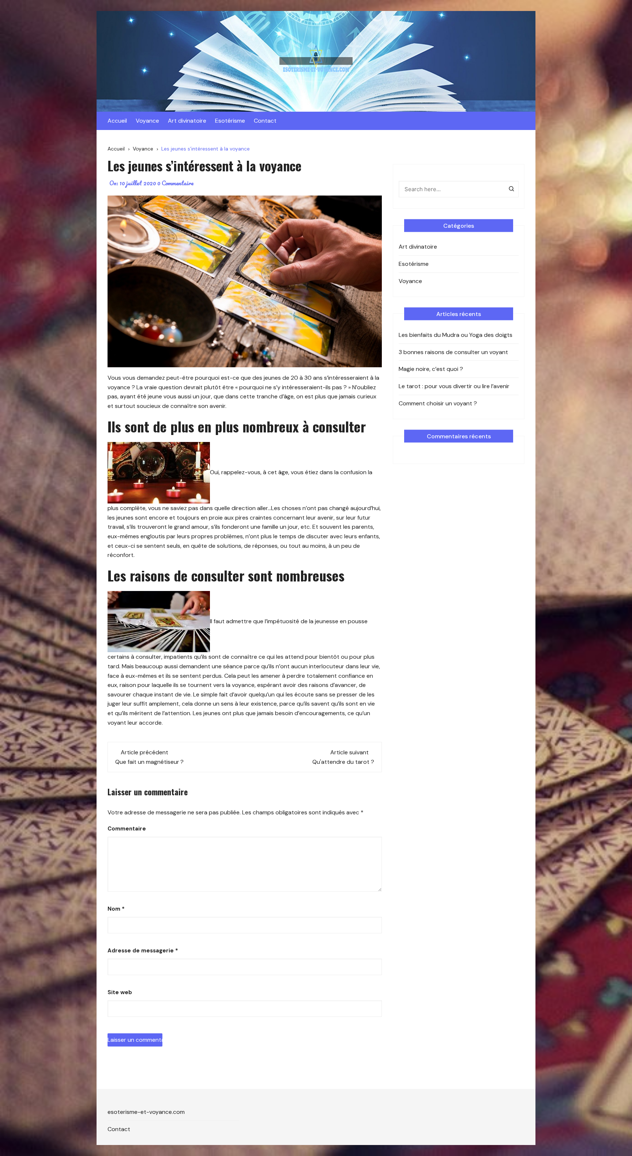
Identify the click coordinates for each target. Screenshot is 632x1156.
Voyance (147, 120)
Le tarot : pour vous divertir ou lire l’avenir (454, 386)
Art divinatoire (187, 120)
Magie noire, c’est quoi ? (431, 369)
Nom (116, 908)
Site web (120, 992)
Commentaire (127, 828)
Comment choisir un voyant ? (438, 403)
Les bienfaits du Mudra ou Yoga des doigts (455, 335)
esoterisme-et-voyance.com (146, 1112)
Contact (265, 120)
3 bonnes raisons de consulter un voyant (453, 352)
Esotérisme (230, 120)
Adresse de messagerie (143, 950)
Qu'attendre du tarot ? (343, 762)
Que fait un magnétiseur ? (149, 762)
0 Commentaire (175, 183)
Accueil (117, 120)
